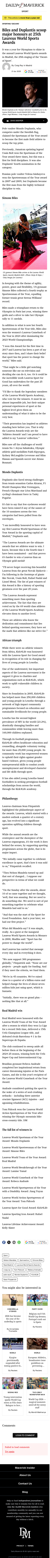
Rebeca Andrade (34, 1270)
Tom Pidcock (19, 1270)
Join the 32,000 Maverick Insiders (22, 1506)
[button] (29, 71)
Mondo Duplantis (21, 1275)
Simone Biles (37, 1260)
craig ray (6, 1270)
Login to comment (25, 1435)
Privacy (20, 1546)
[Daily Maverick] (25, 5)
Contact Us (25, 1483)
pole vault (7, 1275)
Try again (9, 1451)
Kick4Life (34, 1275)
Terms (31, 1546)
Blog (25, 1492)
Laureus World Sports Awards (28, 1265)
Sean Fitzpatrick (9, 1279)
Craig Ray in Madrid (23, 65)
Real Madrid (8, 1265)
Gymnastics (24, 1260)
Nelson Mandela (9, 1260)
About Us (25, 1475)
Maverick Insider (25, 1467)
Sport (5, 1255)
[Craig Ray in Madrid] (6, 66)
